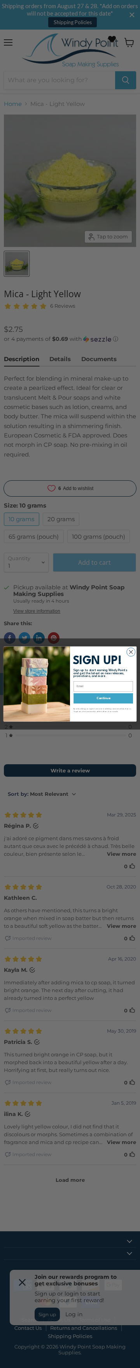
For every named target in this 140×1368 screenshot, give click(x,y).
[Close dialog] (131, 652)
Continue (103, 698)
